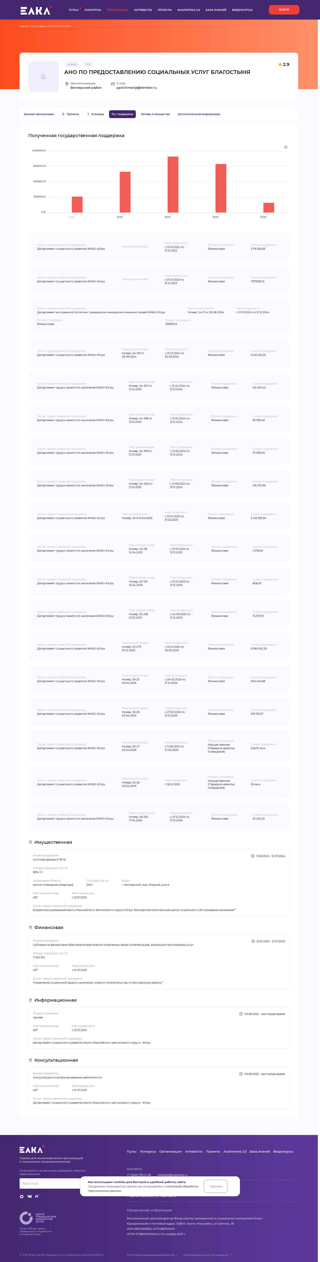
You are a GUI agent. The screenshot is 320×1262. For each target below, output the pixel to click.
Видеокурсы (242, 10)
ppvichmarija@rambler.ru (137, 88)
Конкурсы (92, 10)
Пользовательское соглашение (205, 1255)
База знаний (216, 10)
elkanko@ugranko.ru (173, 1175)
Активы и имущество (155, 114)
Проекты (165, 10)
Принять (215, 1186)
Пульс (74, 10)
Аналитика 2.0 (188, 10)
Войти (284, 9)
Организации (117, 10)
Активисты (143, 10)
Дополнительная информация (199, 114)
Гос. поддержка (122, 114)
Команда (96, 114)
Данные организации (39, 114)
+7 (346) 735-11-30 (139, 1175)
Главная (24, 26)
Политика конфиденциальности (151, 1255)
